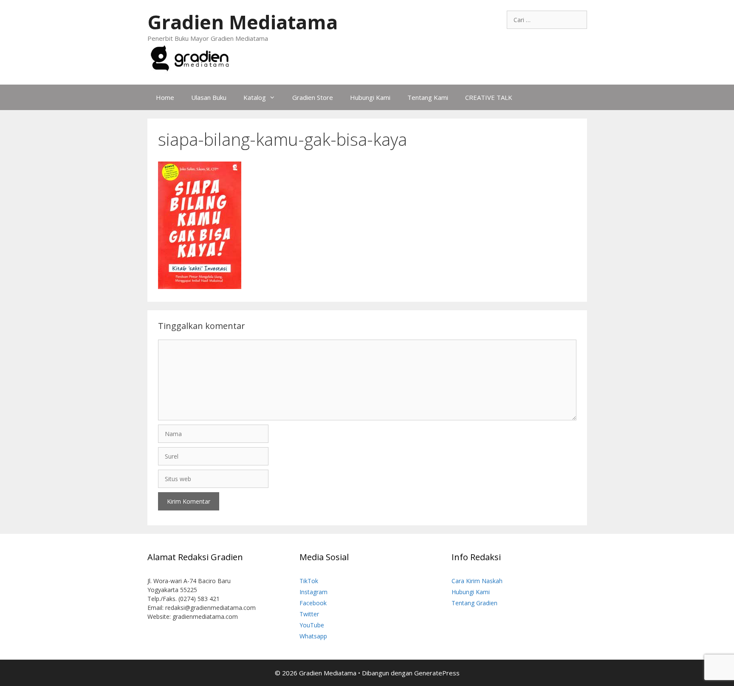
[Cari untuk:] (547, 20)
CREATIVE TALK (488, 97)
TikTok (308, 581)
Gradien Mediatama (242, 22)
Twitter (309, 614)
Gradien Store (312, 97)
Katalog (254, 97)
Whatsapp (313, 636)
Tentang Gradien (474, 603)
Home (165, 97)
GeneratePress (437, 673)
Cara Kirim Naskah (477, 581)
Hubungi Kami (370, 97)
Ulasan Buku (208, 97)
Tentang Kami (427, 97)
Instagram (313, 592)
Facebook (313, 603)
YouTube (311, 625)
